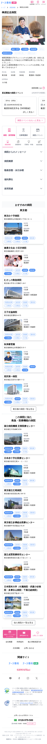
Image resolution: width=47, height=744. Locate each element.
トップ (3, 7)
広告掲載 (16, 648)
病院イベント (38, 135)
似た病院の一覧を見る (23, 622)
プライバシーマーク (26, 703)
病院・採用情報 (9, 135)
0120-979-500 (25, 720)
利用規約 (20, 642)
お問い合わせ (29, 648)
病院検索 (12, 7)
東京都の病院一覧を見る (23, 409)
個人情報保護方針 (34, 642)
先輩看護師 (23, 135)
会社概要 (9, 642)
